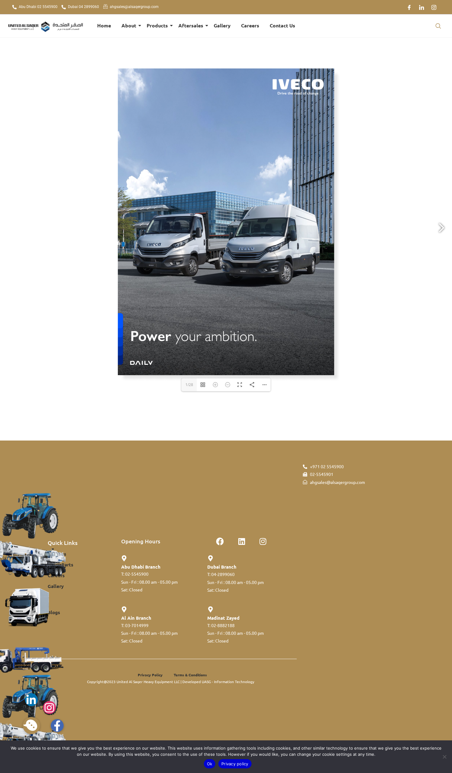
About (128, 25)
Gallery (222, 25)
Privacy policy (234, 763)
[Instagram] (433, 7)
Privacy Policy (150, 674)
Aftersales (190, 25)
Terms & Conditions (190, 674)
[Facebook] (409, 7)
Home (104, 25)
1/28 (189, 384)
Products (157, 25)
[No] (444, 757)
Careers (250, 25)
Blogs (54, 612)
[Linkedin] (241, 541)
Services (57, 554)
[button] (438, 25)
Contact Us (282, 25)
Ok (209, 763)
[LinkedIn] (421, 7)
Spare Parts (60, 565)
